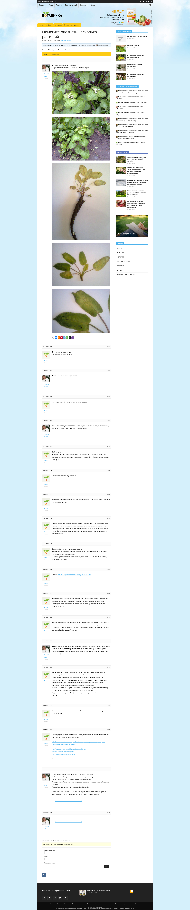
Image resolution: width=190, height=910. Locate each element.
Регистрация (45, 1)
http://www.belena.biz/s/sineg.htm (63, 751)
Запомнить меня (50, 863)
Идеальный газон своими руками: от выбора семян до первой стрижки (136, 192)
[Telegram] (64, 337)
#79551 (108, 420)
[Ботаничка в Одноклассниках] (141, 1)
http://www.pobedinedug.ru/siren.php (63, 754)
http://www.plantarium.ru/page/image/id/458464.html (74, 575)
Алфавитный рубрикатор (126, 275)
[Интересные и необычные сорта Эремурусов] (121, 57)
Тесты (51, 5)
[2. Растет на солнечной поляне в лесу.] (81, 240)
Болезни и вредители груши (131, 142)
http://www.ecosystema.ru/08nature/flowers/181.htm (69, 749)
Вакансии (75, 904)
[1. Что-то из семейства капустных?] (81, 114)
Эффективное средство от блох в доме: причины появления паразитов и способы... (137, 182)
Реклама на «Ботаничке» (87, 904)
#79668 (108, 729)
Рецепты (59, 5)
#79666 (108, 705)
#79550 (108, 396)
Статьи (41, 5)
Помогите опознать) (133, 45)
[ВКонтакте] (56, 337)
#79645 (108, 518)
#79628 (108, 470)
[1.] (81, 160)
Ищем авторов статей (126, 233)
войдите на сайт (66, 40)
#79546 (108, 346)
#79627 (108, 446)
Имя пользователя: (49, 850)
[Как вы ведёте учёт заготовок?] (121, 38)
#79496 (108, 60)
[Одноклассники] (59, 337)
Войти (39, 1)
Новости (120, 252)
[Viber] (72, 337)
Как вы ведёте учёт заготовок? (137, 36)
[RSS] (151, 1)
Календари (58, 25)
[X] (70, 337)
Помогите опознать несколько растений (68, 801)
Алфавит (49, 25)
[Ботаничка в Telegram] (146, 1)
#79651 (108, 593)
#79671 (108, 812)
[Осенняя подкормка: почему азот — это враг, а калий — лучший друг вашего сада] (121, 159)
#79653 (108, 617)
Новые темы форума (124, 31)
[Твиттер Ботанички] (149, 1)
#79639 (108, 494)
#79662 (108, 667)
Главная (41, 25)
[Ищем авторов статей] (132, 226)
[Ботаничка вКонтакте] (143, 1)
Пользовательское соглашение (104, 904)
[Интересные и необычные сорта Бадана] (121, 76)
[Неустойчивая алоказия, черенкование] (121, 67)
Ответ (93, 5)
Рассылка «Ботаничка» (63, 904)
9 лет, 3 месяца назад (84, 45)
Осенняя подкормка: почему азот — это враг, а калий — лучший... (136, 159)
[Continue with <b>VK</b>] (44, 875)
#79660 (108, 641)
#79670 (108, 769)
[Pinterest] (61, 337)
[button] (150, 5)
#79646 (108, 543)
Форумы (83, 5)
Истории (120, 257)
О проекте (53, 904)
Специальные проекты (71, 25)
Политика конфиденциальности (124, 904)
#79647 (108, 569)
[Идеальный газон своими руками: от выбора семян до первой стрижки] (121, 193)
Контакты (137, 904)
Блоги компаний (71, 5)
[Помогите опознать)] (121, 48)
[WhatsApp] (67, 337)
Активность (53, 1)
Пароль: (46, 856)
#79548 (108, 370)
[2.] (81, 286)
